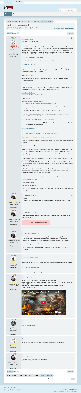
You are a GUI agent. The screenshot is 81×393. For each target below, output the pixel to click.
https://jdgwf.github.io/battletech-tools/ (32, 101)
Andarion (13, 337)
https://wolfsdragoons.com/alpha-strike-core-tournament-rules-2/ (40, 133)
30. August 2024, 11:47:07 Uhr (31, 212)
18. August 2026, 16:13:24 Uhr (31, 355)
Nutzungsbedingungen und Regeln (61, 391)
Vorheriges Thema (58, 28)
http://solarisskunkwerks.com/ (30, 84)
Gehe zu (50, 378)
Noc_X (13, 320)
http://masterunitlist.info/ (29, 64)
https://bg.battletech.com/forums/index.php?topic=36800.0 (38, 137)
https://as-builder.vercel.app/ (29, 179)
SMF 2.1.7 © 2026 (9, 389)
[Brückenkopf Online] (13, 53)
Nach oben (9, 371)
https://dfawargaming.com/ (29, 128)
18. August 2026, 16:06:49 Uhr (31, 338)
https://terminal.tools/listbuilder (30, 267)
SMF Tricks (13, 387)
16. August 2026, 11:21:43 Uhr (31, 321)
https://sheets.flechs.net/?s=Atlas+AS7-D (33, 94)
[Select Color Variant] (75, 2)
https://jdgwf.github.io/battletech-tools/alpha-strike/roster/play (39, 103)
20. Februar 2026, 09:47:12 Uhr (31, 257)
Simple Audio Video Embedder (12, 390)
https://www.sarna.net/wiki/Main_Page (32, 57)
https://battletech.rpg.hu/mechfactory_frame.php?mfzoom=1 (38, 119)
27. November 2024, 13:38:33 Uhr (32, 233)
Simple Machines (18, 389)
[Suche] (66, 10)
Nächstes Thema (69, 28)
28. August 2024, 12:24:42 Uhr (31, 195)
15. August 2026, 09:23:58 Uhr (31, 277)
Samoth (13, 255)
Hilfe (51, 391)
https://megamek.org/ (27, 75)
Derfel (13, 193)
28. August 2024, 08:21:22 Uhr (28, 39)
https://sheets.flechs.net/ (28, 92)
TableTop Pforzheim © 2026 (69, 389)
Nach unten (10, 33)
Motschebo (13, 37)
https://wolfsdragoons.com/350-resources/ (33, 244)
